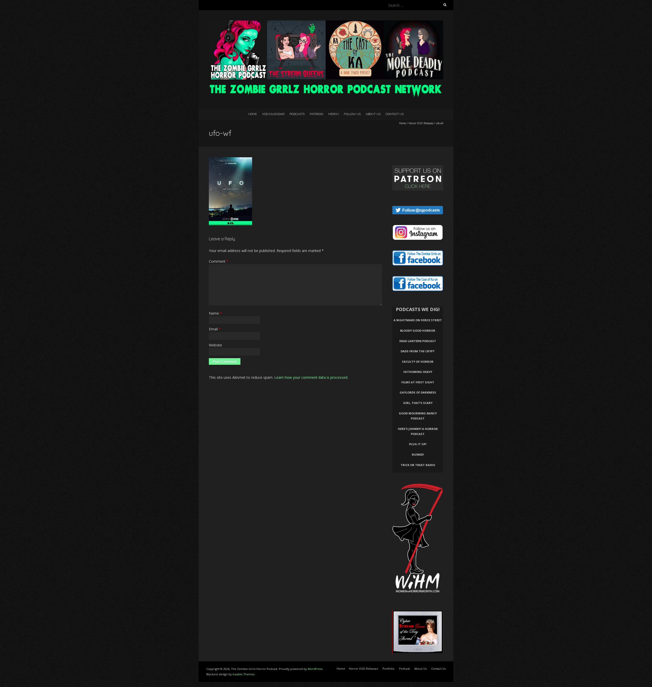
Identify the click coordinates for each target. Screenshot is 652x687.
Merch (333, 114)
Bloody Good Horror (417, 330)
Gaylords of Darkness (418, 392)
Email (215, 329)
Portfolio (389, 668)
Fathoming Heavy (417, 372)
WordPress (315, 669)
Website (215, 345)
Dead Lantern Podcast (417, 341)
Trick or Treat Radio (418, 465)
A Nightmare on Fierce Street (417, 320)
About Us (373, 114)
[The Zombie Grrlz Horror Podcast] (326, 22)
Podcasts (297, 114)
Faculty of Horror (417, 361)
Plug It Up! (417, 444)
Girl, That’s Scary (417, 403)
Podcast (404, 668)
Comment (218, 261)
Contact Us (395, 114)
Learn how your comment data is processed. (311, 377)
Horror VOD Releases (421, 123)
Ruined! (418, 454)
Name (215, 313)
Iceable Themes (243, 674)
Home (252, 114)
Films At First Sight (417, 382)
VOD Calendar (273, 114)
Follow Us (352, 114)
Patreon (316, 114)
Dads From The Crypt (418, 351)
